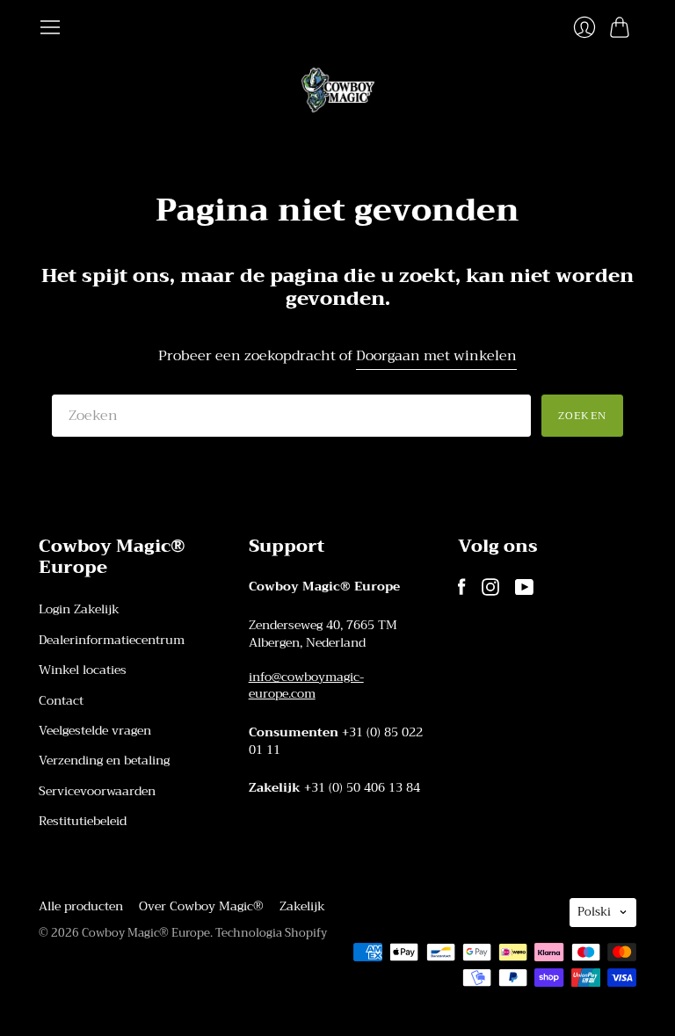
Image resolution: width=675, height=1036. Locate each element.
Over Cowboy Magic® (201, 905)
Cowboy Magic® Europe (146, 933)
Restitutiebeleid (83, 820)
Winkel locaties (83, 669)
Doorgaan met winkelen (436, 356)
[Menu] (50, 27)
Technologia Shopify (271, 933)
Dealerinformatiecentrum (112, 639)
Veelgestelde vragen (95, 730)
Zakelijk (302, 905)
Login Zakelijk (79, 608)
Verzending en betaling (104, 760)
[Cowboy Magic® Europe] (338, 90)
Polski (594, 912)
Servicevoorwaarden (97, 790)
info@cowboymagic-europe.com (306, 685)
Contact (61, 700)
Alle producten (81, 905)
